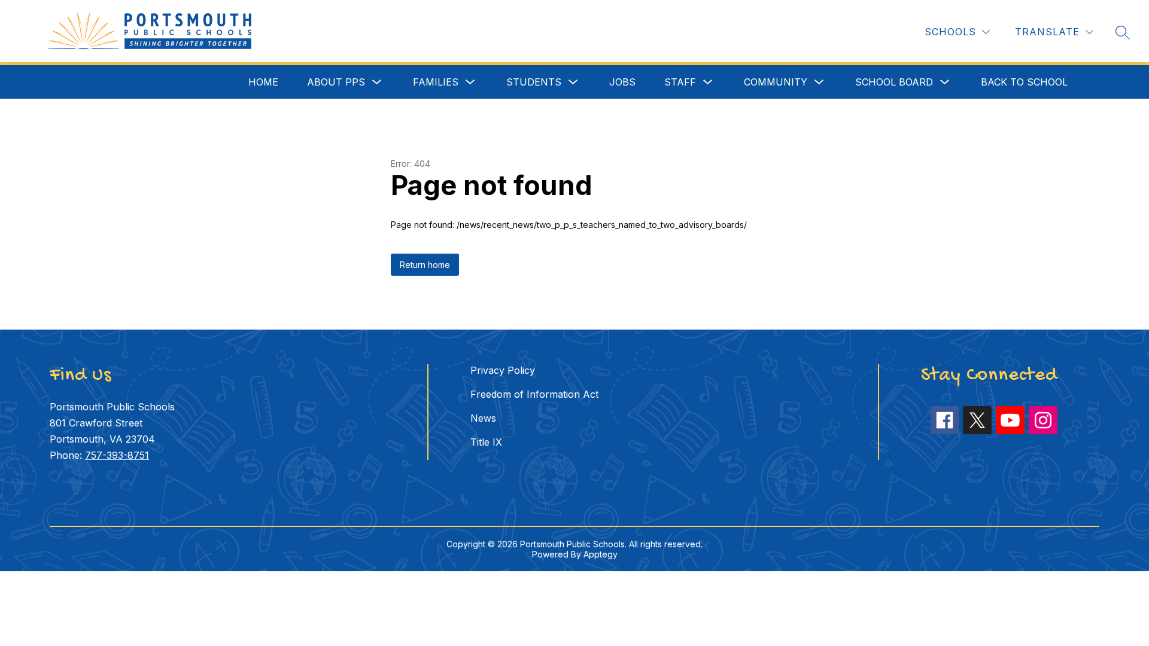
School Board (894, 82)
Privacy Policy (502, 370)
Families (435, 82)
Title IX (486, 442)
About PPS (336, 82)
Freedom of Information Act (534, 394)
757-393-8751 (117, 455)
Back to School (1024, 82)
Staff (680, 82)
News (483, 418)
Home (263, 82)
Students (533, 82)
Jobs (622, 82)
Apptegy (600, 554)
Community (775, 82)
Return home (425, 265)
